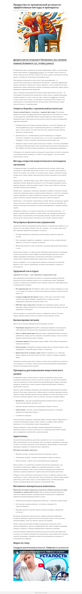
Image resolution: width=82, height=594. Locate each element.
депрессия (54, 97)
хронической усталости (37, 72)
